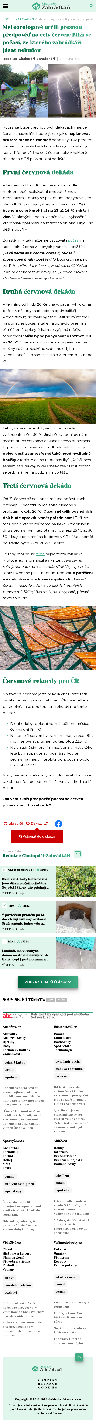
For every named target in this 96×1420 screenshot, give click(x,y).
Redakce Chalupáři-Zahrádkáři (29, 59)
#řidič (9, 1070)
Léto (50, 1000)
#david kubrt (15, 1062)
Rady (6, 1046)
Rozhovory (62, 1042)
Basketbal (11, 1148)
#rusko (61, 1076)
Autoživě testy (14, 1038)
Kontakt (48, 1380)
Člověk (8, 1249)
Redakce (48, 1383)
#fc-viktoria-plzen (19, 1184)
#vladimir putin (68, 1061)
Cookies (48, 1387)
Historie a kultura (17, 1253)
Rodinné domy (65, 1164)
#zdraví (11, 1292)
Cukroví (60, 1249)
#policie (11, 1077)
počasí (73, 240)
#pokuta (62, 1190)
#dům (60, 1183)
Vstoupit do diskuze (38, 836)
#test (9, 1278)
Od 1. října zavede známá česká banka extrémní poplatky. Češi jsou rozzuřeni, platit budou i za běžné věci (71, 1095)
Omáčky (60, 1253)
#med (60, 1284)
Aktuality (10, 1034)
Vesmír (8, 1269)
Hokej (7, 1160)
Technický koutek (16, 1050)
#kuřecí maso (67, 1277)
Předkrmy (61, 1257)
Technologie (63, 1050)
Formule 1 (10, 1152)
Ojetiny (8, 1042)
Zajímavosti (25, 19)
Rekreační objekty (68, 1160)
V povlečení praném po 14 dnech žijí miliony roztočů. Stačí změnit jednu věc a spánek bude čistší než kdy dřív (24, 923)
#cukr (60, 1291)
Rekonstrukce (65, 1156)
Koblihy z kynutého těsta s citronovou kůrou (68, 1317)
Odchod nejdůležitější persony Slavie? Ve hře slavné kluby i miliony (20, 1225)
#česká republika (69, 1069)
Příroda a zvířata (16, 1261)
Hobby (59, 1148)
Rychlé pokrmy (65, 1265)
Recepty (60, 1261)
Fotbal (8, 1156)
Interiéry (61, 1152)
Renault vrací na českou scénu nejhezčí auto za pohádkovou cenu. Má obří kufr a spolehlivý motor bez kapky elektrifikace (23, 1096)
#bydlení (62, 1175)
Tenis (7, 1168)
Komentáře (63, 1038)
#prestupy (13, 1191)
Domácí (59, 1034)
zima (40, 554)
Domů (7, 19)
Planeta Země (13, 1257)
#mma (9, 1176)
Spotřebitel (63, 1046)
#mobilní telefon (18, 1285)
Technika (10, 1265)
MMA (6, 1164)
